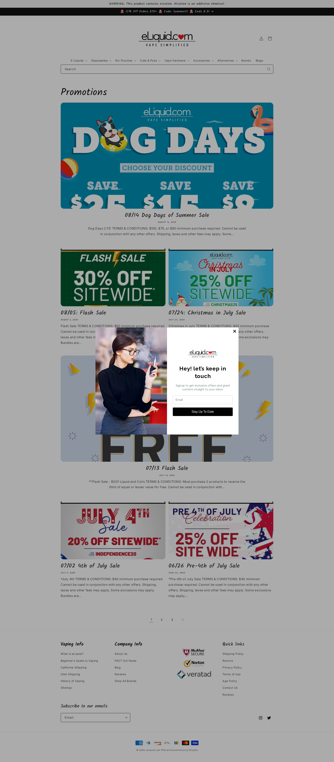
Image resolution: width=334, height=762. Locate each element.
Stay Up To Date (203, 411)
